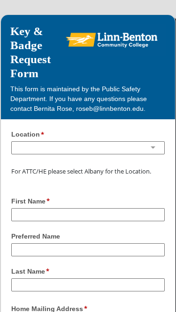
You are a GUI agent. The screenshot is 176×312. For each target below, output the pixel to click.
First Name (28, 201)
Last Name (28, 271)
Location (25, 134)
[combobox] (88, 147)
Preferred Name (35, 236)
